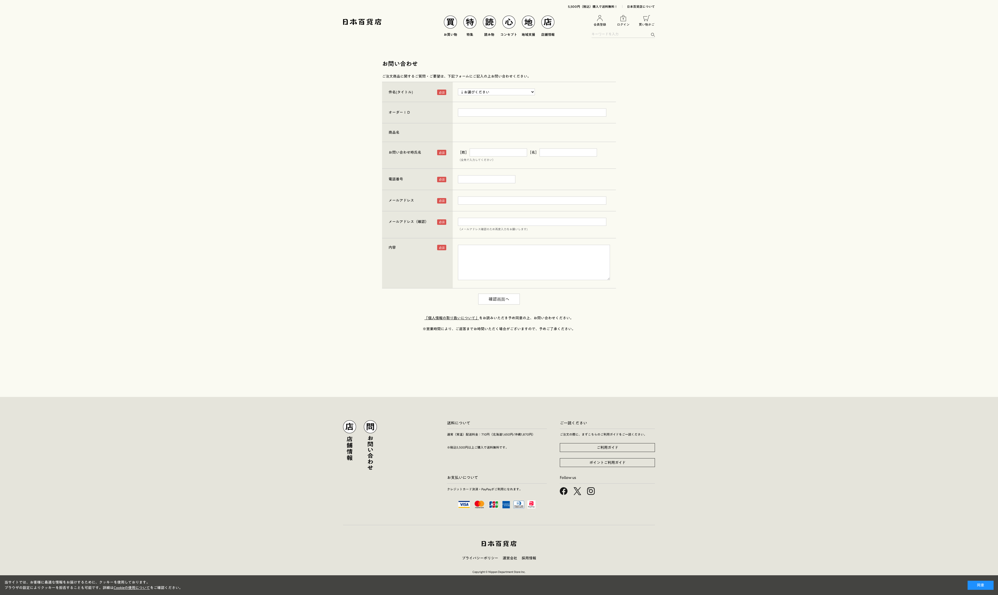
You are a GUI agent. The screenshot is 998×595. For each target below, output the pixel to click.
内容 (392, 247)
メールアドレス (401, 200)
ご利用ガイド (607, 447)
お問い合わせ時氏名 (405, 152)
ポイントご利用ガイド (607, 462)
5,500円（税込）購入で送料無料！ (593, 6)
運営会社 (510, 558)
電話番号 (396, 179)
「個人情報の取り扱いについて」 (451, 318)
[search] (653, 34)
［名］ (533, 152)
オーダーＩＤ (399, 112)
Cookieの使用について (132, 588)
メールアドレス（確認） (409, 222)
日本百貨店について (641, 6)
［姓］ (463, 152)
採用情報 (529, 558)
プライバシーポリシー (480, 558)
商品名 (394, 132)
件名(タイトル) (401, 92)
